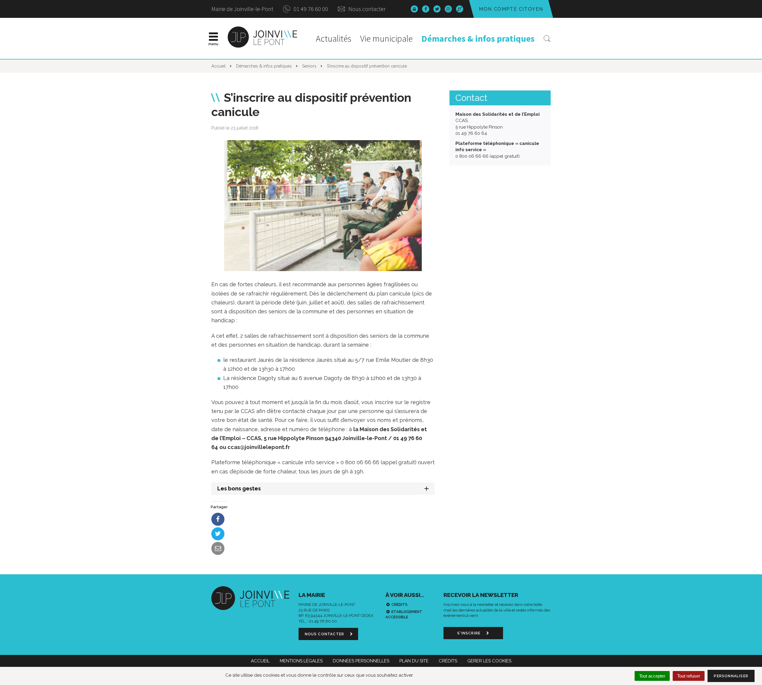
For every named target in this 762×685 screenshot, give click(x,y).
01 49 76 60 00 (310, 8)
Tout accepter (652, 675)
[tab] (323, 488)
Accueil (260, 661)
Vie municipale (386, 38)
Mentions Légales (301, 661)
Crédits (399, 604)
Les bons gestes (239, 488)
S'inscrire (469, 633)
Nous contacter (366, 8)
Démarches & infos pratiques (478, 38)
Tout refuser (688, 675)
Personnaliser (731, 676)
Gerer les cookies (489, 661)
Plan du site (414, 661)
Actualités (333, 38)
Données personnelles (361, 661)
